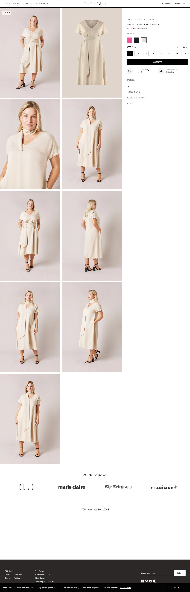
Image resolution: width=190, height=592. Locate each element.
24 (178, 54)
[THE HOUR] (95, 3)
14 (139, 54)
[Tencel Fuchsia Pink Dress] (129, 40)
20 (162, 54)
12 (131, 54)
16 (146, 54)
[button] (180, 3)
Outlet (29, 4)
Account (168, 3)
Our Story (39, 571)
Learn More (125, 588)
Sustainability (42, 574)
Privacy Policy (12, 578)
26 (186, 54)
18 (154, 54)
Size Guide (182, 47)
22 (170, 54)
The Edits (18, 4)
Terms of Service (13, 574)
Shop (8, 4)
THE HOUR (9, 571)
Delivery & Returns (44, 581)
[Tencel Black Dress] (136, 40)
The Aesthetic (41, 4)
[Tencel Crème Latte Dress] (144, 40)
